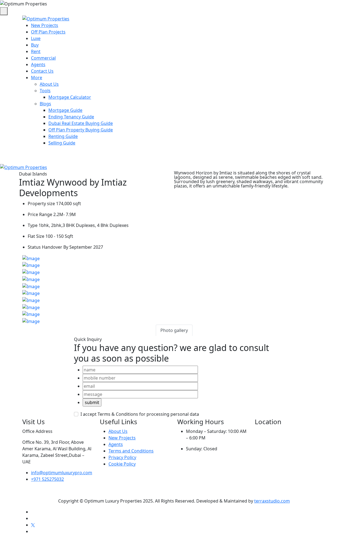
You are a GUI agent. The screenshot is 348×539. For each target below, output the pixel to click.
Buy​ (35, 45)
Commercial (43, 58)
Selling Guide (61, 143)
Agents (38, 64)
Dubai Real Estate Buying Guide (80, 123)
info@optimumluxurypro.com (61, 473)
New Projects (44, 25)
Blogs (45, 104)
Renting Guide (63, 136)
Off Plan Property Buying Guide (80, 130)
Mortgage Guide (65, 110)
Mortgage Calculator (69, 97)
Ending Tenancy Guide (71, 117)
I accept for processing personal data (139, 414)
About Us (49, 84)
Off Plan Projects (48, 32)
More (36, 78)
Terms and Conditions (131, 451)
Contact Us (42, 71)
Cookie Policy (122, 464)
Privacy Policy (122, 457)
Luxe (36, 38)
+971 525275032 (47, 479)
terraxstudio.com (272, 501)
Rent (36, 51)
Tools (45, 91)
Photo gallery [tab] (174, 330)
